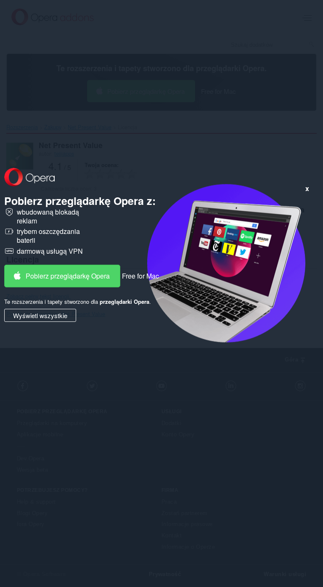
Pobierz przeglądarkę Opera (68, 275)
